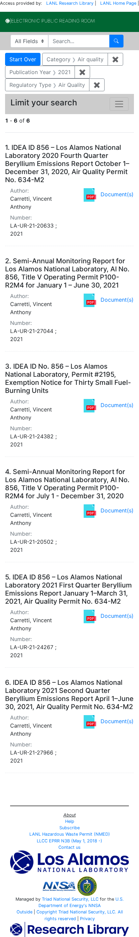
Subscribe (69, 827)
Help (69, 821)
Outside (24, 911)
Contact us (69, 847)
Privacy (87, 918)
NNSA (94, 905)
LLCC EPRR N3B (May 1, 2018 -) (69, 840)
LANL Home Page (118, 3)
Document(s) (117, 194)
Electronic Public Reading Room (50, 20)
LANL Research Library (69, 3)
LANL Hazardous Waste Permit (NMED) (69, 834)
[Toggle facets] (119, 104)
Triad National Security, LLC (70, 899)
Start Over (22, 59)
